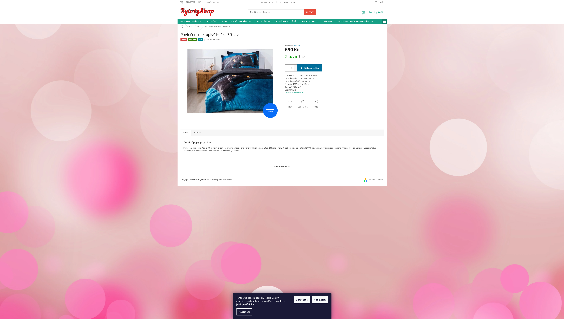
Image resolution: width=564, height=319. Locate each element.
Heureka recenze (282, 166)
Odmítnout (302, 299)
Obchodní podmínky (289, 2)
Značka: (213, 39)
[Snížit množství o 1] (295, 69)
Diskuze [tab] (197, 132)
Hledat (309, 12)
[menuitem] (191, 21)
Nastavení (244, 312)
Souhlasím (320, 299)
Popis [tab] (185, 132)
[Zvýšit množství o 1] (295, 66)
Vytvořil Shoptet (376, 179)
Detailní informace (293, 92)
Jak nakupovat (267, 2)
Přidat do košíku (311, 68)
